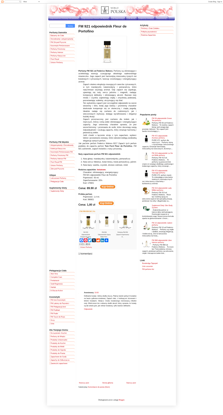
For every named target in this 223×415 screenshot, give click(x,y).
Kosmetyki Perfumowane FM (62, 152)
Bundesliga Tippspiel (150, 263)
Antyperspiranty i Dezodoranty (62, 145)
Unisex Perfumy (86, 247)
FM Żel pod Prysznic (58, 42)
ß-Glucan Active (57, 291)
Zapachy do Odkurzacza (60, 360)
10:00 (96, 293)
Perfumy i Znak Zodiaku (150, 28)
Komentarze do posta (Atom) (99, 387)
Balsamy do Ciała (57, 35)
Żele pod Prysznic (57, 169)
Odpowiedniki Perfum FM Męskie (95, 18)
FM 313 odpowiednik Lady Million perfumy (162, 189)
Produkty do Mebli (57, 347)
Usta (52, 324)
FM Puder (54, 313)
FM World (131, 18)
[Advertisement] (107, 271)
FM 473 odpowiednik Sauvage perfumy (159, 172)
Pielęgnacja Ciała (57, 181)
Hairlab (53, 287)
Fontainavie (55, 280)
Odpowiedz (88, 309)
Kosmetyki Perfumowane (60, 46)
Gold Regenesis (57, 284)
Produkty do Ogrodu (58, 350)
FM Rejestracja (118, 18)
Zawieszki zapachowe (59, 363)
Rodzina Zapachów (148, 35)
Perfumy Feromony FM (59, 155)
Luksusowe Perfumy (58, 178)
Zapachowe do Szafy (59, 357)
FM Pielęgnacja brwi (58, 307)
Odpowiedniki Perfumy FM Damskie (64, 18)
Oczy (53, 320)
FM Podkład (55, 310)
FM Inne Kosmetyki (58, 300)
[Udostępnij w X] (85, 244)
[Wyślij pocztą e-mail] (80, 244)
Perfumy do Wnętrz (58, 336)
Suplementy (161, 18)
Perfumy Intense (57, 52)
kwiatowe (101, 170)
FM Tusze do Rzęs (58, 317)
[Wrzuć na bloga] (82, 244)
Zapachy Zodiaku (146, 18)
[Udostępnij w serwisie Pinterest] (89, 244)
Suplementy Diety (57, 191)
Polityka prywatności (149, 32)
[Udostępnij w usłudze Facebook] (87, 244)
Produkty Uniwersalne (59, 340)
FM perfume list (148, 269)
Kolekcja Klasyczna (58, 148)
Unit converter (147, 266)
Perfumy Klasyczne (58, 56)
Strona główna (107, 383)
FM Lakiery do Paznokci (60, 303)
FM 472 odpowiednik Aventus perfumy (159, 137)
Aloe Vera (54, 274)
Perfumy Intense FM (58, 159)
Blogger (121, 400)
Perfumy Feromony (58, 49)
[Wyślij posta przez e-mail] (87, 237)
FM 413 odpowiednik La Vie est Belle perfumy (162, 154)
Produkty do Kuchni (58, 343)
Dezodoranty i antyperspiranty (62, 39)
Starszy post (131, 383)
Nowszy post (84, 383)
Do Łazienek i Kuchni (59, 333)
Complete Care (56, 277)
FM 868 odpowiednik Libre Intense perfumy (162, 241)
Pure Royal (55, 59)
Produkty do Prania (58, 353)
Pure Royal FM (56, 162)
